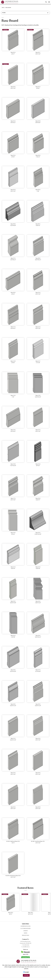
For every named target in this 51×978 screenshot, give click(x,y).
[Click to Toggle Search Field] (46, 2)
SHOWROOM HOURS (25, 926)
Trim (3, 7)
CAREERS (25, 931)
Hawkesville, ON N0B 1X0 (25, 943)
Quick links (25, 924)
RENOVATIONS (25, 935)
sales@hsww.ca (26, 947)
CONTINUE (26, 975)
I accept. (26, 972)
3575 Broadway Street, (25, 941)
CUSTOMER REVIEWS (25, 928)
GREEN (25, 933)
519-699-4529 (26, 945)
